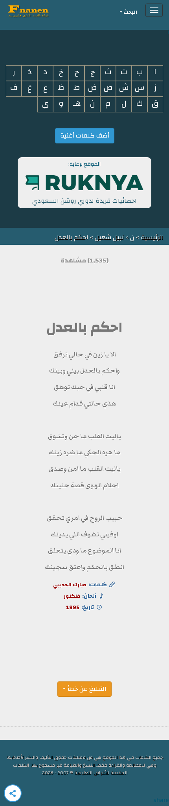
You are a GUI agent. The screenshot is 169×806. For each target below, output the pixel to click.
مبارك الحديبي (69, 584)
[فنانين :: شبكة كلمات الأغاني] (42, 10)
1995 (72, 607)
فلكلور (72, 596)
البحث (130, 12)
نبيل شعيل (109, 237)
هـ (77, 103)
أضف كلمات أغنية (84, 135)
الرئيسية (151, 237)
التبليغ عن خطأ (87, 689)
